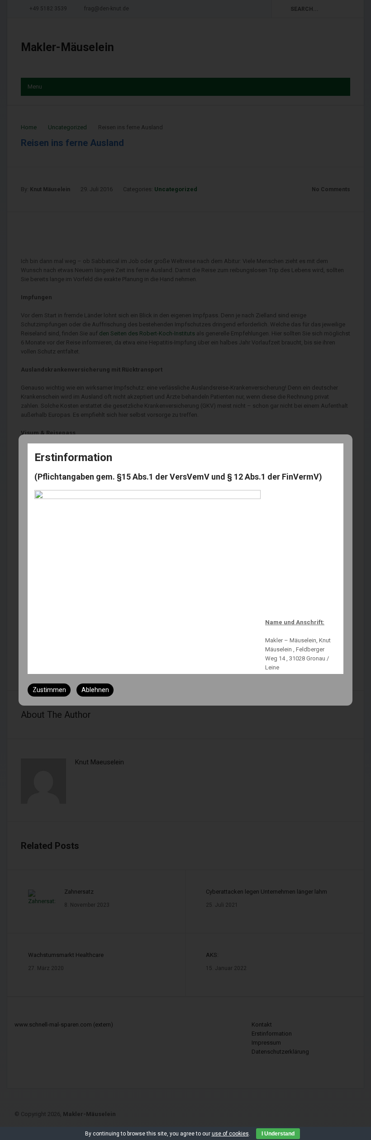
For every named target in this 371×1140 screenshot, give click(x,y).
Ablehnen (95, 689)
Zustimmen (49, 689)
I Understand (278, 1134)
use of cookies (230, 1134)
